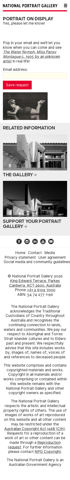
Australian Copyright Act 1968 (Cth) (34, 429)
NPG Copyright (48, 451)
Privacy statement (20, 257)
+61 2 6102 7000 (41, 290)
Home (20, 253)
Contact (35, 253)
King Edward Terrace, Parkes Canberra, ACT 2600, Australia (35, 283)
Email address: (15, 69)
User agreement (52, 257)
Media (49, 253)
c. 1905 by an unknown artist (31, 56)
